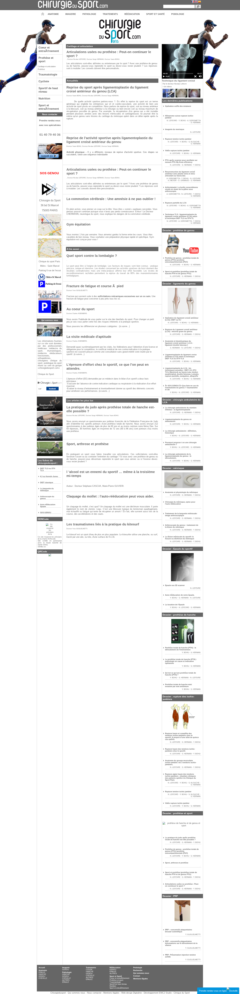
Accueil (42, 968)
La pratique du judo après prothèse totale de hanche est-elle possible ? (180, 839)
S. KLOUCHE (194, 142)
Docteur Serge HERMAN (95, 59)
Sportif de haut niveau (118, 984)
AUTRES (65, 980)
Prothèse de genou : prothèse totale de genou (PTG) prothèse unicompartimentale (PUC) (182, 260)
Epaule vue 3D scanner (175, 585)
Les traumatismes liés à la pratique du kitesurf (102, 524)
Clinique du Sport (182, 993)
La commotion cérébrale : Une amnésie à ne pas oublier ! (111, 199)
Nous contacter (49, 114)
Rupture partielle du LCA (175, 203)
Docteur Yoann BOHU (112, 59)
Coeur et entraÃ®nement (119, 978)
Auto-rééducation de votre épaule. (179, 595)
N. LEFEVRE (172, 120)
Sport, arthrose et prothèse (87, 444)
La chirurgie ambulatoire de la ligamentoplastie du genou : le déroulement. (178, 456)
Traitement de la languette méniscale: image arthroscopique (181, 514)
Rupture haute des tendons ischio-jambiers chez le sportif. (180, 750)
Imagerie (66, 968)
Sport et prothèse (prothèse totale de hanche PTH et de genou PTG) (181, 272)
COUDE (89, 969)
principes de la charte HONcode (50, 538)
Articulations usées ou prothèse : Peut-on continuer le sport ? (182, 885)
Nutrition (113, 986)
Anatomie (43, 970)
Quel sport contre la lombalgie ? (91, 255)
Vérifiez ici (42, 547)
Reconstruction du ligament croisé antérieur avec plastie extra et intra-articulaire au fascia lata (180, 174)
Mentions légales (140, 979)
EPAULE (42, 972)
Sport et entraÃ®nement (119, 988)
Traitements (91, 968)
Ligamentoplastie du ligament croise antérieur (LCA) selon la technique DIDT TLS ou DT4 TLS (181, 357)
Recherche (137, 970)
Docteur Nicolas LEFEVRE (76, 59)
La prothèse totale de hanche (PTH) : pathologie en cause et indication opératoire (181, 661)
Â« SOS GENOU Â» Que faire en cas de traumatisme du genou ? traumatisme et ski (182, 388)
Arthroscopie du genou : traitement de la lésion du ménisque (181, 526)
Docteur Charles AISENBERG (76, 313)
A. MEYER (172, 180)
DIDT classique (46, 482)
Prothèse (41, 69)
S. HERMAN (195, 122)
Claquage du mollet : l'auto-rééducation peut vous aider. (110, 496)
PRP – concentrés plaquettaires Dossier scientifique (178, 931)
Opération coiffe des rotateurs (178, 106)
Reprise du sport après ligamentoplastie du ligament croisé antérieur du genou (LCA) (107, 89)
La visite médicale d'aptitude (88, 336)
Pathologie (67, 972)
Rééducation (115, 968)
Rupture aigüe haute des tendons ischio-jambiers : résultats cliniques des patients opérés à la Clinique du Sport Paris (180, 777)
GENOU (42, 976)
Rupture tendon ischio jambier (178, 139)
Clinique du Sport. (46, 374)
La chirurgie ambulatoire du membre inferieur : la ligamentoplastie (180, 409)
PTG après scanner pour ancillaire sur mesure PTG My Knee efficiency (181, 161)
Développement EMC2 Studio (158, 993)
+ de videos (167, 87)
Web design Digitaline (131, 993)
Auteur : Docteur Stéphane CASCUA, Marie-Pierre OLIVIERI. (95, 486)
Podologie (137, 968)
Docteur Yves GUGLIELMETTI (77, 290)
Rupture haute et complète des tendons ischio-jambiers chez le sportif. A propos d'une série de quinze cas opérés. (182, 736)
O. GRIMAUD (183, 180)
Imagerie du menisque (174, 129)
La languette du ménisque (47, 489)
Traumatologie (115, 982)
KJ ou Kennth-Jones (49, 476)
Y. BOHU (182, 120)
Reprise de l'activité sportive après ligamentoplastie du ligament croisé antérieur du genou (109, 140)
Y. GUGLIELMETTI (192, 934)
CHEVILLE (43, 978)
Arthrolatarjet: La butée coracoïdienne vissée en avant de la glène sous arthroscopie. (181, 189)
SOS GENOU (45, 512)
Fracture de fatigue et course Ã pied (94, 286)
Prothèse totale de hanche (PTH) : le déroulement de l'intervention (180, 649)
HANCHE (42, 974)
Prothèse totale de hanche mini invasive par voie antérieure (178, 685)
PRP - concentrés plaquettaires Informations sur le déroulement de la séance (181, 943)
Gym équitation (78, 224)
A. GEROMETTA (193, 120)
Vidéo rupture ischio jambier (177, 151)
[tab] (50, 49)
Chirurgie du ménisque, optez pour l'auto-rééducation (180, 503)
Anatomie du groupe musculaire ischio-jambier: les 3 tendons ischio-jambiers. (180, 762)
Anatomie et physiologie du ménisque (181, 492)
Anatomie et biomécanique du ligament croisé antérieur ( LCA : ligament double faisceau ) (179, 343)
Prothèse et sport (116, 980)
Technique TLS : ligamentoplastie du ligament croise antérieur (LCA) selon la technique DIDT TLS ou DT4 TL (181, 216)
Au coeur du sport (80, 309)
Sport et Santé (116, 976)
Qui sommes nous (141, 973)
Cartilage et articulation (47, 66)
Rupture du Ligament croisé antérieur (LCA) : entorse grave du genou (181, 330)
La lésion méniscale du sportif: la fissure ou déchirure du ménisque (179, 538)
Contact (136, 976)
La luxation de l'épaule (174, 605)
